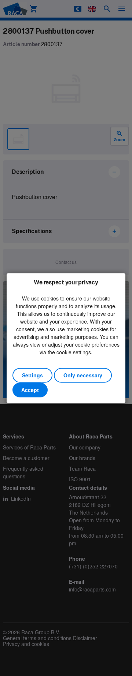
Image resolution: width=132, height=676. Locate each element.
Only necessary (82, 375)
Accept (30, 389)
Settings (32, 375)
